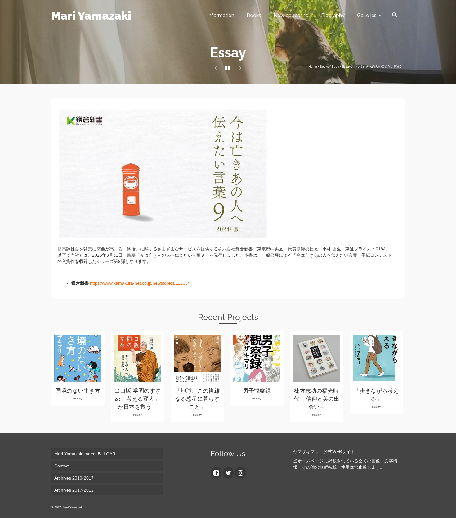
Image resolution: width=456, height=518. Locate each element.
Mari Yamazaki (91, 15)
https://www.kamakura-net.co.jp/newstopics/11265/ (139, 283)
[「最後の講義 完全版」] (240, 68)
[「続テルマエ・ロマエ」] (216, 68)
